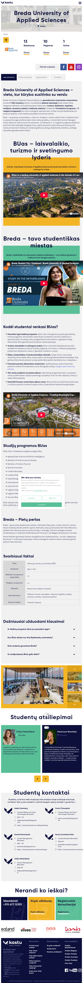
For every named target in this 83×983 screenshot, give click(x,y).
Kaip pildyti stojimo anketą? (35, 957)
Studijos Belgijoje (71, 951)
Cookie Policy (38, 490)
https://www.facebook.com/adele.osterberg (32, 825)
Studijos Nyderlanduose (70, 946)
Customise (31, 498)
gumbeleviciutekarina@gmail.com (68, 845)
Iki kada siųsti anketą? (34, 946)
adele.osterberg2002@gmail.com (27, 821)
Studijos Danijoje (71, 954)
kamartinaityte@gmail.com (26, 846)
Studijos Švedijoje (71, 960)
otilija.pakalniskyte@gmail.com (27, 872)
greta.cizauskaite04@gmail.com (68, 819)
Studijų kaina (51, 949)
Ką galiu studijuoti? (53, 946)
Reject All (52, 498)
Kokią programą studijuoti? (34, 962)
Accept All (41, 505)
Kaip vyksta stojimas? (33, 952)
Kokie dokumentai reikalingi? (35, 967)
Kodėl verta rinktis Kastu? (35, 972)
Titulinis (5, 34)
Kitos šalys (68, 963)
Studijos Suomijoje (71, 957)
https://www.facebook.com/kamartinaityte (32, 849)
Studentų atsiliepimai (54, 952)
